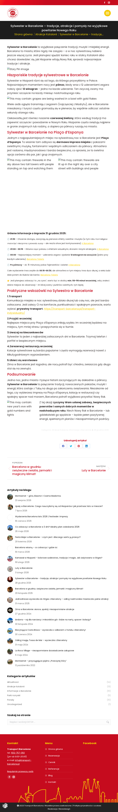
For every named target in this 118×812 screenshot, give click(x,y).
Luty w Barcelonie (24, 568)
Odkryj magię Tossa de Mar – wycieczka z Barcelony (41, 640)
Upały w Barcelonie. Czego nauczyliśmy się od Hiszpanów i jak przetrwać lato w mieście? (59, 506)
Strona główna (55, 749)
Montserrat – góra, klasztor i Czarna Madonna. (38, 495)
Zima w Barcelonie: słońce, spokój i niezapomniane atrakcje (44, 609)
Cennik (51, 762)
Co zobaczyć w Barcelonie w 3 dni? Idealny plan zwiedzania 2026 (47, 526)
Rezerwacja (54, 755)
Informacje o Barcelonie (80, 430)
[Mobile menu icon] (107, 13)
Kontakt (52, 782)
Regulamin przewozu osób (20, 771)
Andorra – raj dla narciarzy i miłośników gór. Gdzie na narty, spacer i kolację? (53, 619)
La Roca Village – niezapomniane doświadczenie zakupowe (44, 650)
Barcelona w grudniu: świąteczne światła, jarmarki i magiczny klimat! (49, 588)
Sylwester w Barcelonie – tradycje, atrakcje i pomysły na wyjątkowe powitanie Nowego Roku (60, 578)
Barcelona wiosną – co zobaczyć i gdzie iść (36, 547)
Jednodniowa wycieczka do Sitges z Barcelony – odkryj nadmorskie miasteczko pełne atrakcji (61, 599)
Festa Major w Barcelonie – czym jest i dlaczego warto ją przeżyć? (48, 537)
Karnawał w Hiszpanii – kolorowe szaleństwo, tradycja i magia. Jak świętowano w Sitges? (58, 557)
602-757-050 (18, 752)
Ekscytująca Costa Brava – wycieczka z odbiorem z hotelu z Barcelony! (50, 630)
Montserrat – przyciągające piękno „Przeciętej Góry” (40, 660)
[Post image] (10, 497)
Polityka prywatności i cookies (87, 805)
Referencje (53, 768)
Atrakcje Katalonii (60, 430)
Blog (50, 775)
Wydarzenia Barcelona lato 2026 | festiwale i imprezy (41, 516)
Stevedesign (64, 809)
